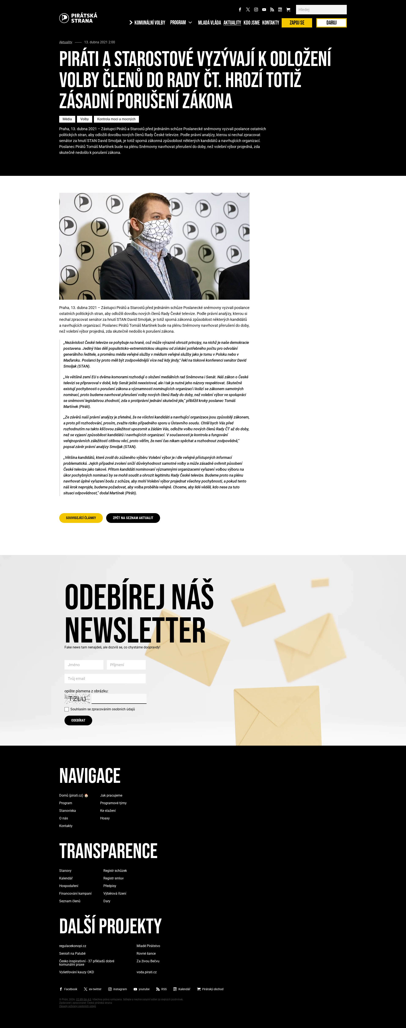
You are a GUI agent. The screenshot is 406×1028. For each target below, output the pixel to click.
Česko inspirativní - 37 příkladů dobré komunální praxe (86, 962)
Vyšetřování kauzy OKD (76, 972)
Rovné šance (146, 953)
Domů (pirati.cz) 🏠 (73, 795)
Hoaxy (105, 818)
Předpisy (109, 886)
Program (65, 803)
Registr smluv (113, 878)
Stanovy (65, 871)
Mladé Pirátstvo (148, 946)
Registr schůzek (115, 871)
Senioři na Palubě (72, 953)
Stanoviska (67, 811)
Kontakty (270, 23)
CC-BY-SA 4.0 (83, 999)
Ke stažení (108, 811)
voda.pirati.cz (147, 972)
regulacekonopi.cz (72, 946)
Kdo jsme (252, 23)
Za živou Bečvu (148, 961)
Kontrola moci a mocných (116, 119)
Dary (106, 901)
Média (67, 119)
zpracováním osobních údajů (113, 709)
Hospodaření (68, 886)
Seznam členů (69, 901)
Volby (84, 119)
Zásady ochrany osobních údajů (77, 1006)
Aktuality (232, 23)
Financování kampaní (75, 893)
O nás (63, 818)
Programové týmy (113, 803)
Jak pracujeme (111, 795)
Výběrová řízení (114, 893)
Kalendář (66, 878)
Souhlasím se (102, 709)
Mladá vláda (209, 23)
